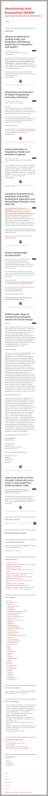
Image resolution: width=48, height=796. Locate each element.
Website (9, 661)
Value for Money (11, 644)
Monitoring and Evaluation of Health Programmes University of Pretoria (19, 95)
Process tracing (11, 630)
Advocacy (9, 604)
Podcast (9, 654)
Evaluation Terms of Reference (14, 616)
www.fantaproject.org (10, 237)
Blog (8, 647)
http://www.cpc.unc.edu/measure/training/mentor (20, 282)
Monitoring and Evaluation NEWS (11, 792)
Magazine (9, 653)
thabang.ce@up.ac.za (10, 134)
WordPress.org (9, 765)
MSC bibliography (11, 625)
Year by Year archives (18, 533)
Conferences (10, 667)
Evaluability (10, 609)
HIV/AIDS (28, 185)
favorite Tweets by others (14, 547)
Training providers (12, 642)
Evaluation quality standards (14, 613)
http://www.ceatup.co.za (28, 129)
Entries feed (9, 762)
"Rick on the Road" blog (12, 705)
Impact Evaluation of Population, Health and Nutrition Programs (17, 152)
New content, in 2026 (11, 562)
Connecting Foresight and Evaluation (15, 583)
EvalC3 (7, 713)
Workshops (20, 185)
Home (6, 773)
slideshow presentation (13, 434)
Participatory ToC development (15, 628)
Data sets (8, 601)
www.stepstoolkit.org (10, 346)
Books (8, 649)
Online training (24, 307)
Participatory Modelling (13, 627)
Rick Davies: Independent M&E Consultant (16, 725)
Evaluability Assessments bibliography (16, 611)
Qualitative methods (12, 632)
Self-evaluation (11, 634)
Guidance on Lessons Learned (14, 620)
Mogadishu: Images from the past (14, 717)
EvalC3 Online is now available (13, 568)
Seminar (9, 672)
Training (15, 84)
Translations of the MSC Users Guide (15, 731)
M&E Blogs (10, 623)
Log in (7, 760)
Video (8, 660)
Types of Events (21, 84)
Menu (7, 21)
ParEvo (8, 722)
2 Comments (31, 84)
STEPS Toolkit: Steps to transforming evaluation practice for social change (19, 317)
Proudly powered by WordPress (25, 792)
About (6, 776)
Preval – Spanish (10, 744)
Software (9, 637)
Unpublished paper (12, 658)
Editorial (7, 779)
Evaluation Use (11, 618)
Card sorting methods (12, 606)
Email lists (9, 607)
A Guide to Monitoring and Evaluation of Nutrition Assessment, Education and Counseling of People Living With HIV (20, 199)
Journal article (10, 651)
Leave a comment (25, 245)
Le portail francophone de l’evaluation (15, 743)
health (26, 84)
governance (21, 511)
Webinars (9, 675)
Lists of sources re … (11, 602)
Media (7, 646)
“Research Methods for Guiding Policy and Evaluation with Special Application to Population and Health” (19, 41)
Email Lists (7, 785)
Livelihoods (10, 621)
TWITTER (25, 545)
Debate (9, 670)
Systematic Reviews (12, 639)
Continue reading (9, 77)
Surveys (7, 788)
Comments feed (10, 763)
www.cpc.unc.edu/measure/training (13, 290)
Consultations (10, 668)
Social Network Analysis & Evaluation (16, 635)
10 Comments (31, 142)
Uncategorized (9, 679)
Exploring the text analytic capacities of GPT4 (17, 585)
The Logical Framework (13, 641)
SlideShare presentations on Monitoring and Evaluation (19, 297)
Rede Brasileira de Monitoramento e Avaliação (17, 748)
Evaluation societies (12, 614)
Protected (8, 663)
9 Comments (31, 307)
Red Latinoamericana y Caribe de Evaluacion (17, 746)
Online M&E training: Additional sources (15, 299)
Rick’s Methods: (9, 782)
